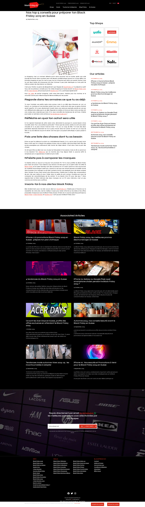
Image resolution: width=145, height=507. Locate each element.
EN (114, 3)
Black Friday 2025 (38, 463)
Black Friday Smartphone (60, 463)
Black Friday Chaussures (60, 471)
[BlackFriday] (34, 5)
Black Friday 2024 (38, 479)
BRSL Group (97, 471)
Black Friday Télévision (59, 461)
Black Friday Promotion (39, 477)
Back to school (37, 483)
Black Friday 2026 (61, 3)
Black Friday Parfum (78, 465)
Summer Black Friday (39, 471)
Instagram (75, 493)
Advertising (97, 469)
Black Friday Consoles (59, 467)
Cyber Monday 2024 (39, 481)
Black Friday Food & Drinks (80, 469)
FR (112, 3)
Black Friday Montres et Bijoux (61, 473)
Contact (96, 461)
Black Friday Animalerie (79, 471)
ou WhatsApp (86, 413)
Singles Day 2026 (85, 3)
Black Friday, (29, 194)
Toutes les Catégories (70, 7)
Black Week (36, 473)
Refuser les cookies (113, 504)
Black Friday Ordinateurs (60, 465)
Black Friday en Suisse (39, 465)
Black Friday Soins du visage (81, 463)
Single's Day (54, 91)
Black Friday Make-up (79, 461)
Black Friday (29, 166)
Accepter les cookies (97, 504)
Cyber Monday (33, 91)
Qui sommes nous (99, 465)
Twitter (72, 493)
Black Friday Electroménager (61, 469)
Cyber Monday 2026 (73, 3)
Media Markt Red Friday (39, 487)
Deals (58, 7)
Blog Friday (83, 7)
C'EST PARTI (89, 426)
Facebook (68, 493)
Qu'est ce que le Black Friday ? (41, 485)
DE (110, 3)
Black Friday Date (38, 475)
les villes (31, 93)
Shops (52, 7)
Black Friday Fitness (78, 467)
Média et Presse (98, 463)
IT (115, 3)
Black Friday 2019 (80, 89)
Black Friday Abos (78, 473)
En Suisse (92, 7)
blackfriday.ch (68, 87)
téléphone (42, 152)
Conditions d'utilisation (100, 467)
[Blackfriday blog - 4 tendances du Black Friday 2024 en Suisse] (48, 268)
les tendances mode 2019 (58, 114)
